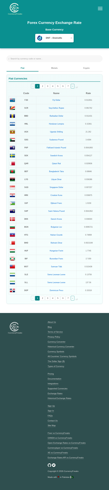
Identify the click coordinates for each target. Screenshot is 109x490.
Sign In (51, 411)
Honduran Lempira (56, 124)
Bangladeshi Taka (56, 171)
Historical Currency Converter (61, 346)
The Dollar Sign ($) (56, 361)
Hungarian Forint (56, 251)
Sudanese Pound (56, 140)
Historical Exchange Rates (59, 398)
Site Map (52, 425)
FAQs (50, 416)
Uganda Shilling (56, 132)
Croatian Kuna (56, 195)
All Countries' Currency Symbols (62, 356)
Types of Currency (56, 366)
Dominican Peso (56, 290)
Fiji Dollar (56, 100)
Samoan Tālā (56, 267)
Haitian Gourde (56, 235)
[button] (100, 8)
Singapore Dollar (56, 187)
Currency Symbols (56, 351)
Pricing (51, 374)
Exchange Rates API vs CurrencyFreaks (66, 457)
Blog (50, 327)
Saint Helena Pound (56, 211)
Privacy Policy (54, 337)
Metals (54, 68)
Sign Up (51, 406)
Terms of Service (55, 332)
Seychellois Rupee (56, 108)
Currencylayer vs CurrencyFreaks (63, 448)
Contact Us (53, 420)
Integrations (53, 383)
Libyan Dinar (56, 179)
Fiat (22, 68)
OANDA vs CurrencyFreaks (60, 438)
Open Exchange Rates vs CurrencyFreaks (67, 443)
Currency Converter (56, 342)
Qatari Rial (56, 163)
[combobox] (54, 38)
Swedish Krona (56, 156)
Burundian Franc (56, 259)
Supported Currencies (57, 388)
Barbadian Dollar (56, 116)
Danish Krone (56, 219)
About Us (52, 322)
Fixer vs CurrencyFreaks (59, 433)
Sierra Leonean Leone (56, 274)
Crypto (86, 68)
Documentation (54, 379)
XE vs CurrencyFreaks (58, 452)
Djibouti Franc (56, 203)
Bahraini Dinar (56, 243)
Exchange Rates (55, 393)
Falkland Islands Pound (56, 148)
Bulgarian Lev (56, 227)
